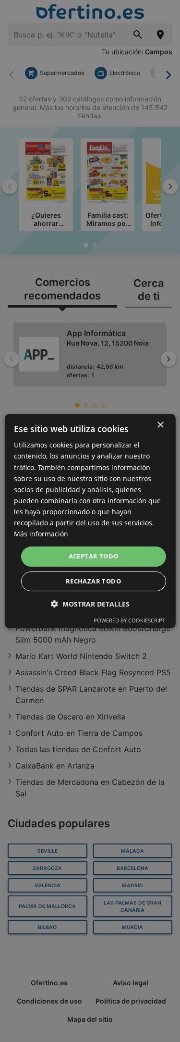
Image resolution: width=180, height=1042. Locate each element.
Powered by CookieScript (129, 620)
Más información (41, 533)
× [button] (160, 425)
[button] (90, 603)
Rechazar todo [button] (93, 581)
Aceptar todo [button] (94, 556)
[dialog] (89, 521)
